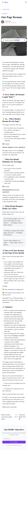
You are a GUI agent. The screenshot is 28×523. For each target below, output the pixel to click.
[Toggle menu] (26, 2)
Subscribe (15, 442)
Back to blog (6, 9)
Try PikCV (16, 416)
